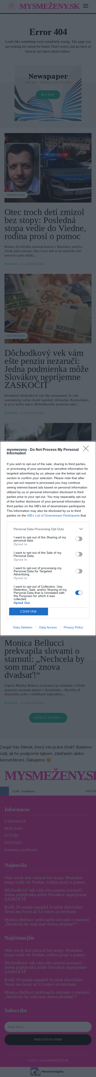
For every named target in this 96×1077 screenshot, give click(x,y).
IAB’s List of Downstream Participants (53, 515)
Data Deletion (22, 627)
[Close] (87, 450)
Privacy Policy (73, 627)
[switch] (78, 539)
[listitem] (48, 529)
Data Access (48, 627)
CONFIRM (28, 611)
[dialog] (48, 538)
